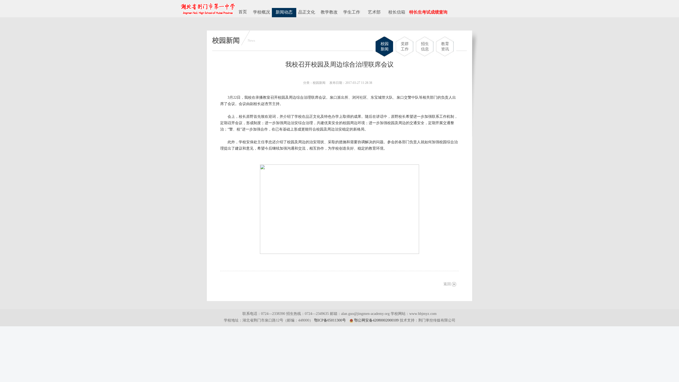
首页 (242, 12)
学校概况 (261, 12)
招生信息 (425, 46)
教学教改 (329, 12)
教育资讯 (445, 46)
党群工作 (405, 46)
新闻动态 (284, 12)
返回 (447, 284)
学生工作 (351, 12)
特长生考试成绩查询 (428, 12)
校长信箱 (396, 12)
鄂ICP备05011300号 (330, 320)
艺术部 (374, 12)
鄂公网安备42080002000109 (376, 320)
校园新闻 (385, 46)
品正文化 (306, 12)
